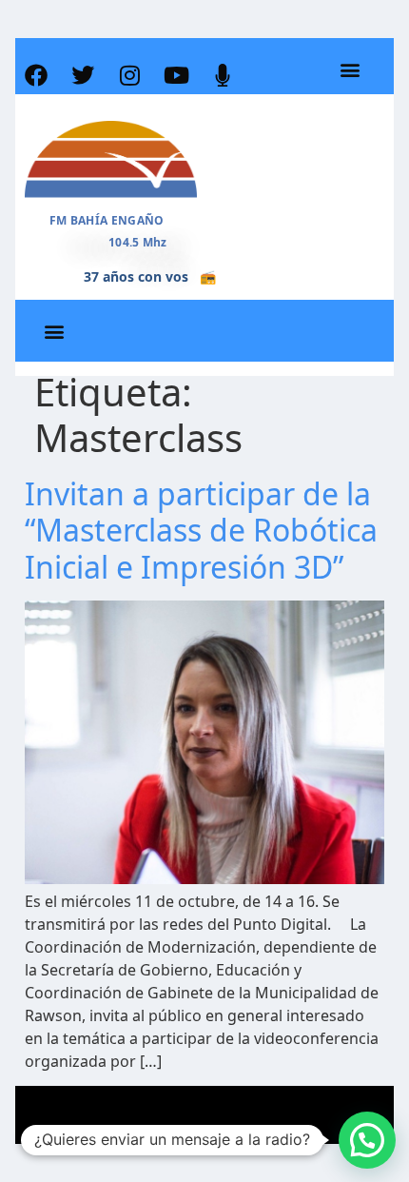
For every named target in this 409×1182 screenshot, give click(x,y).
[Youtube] (176, 75)
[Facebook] (36, 75)
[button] (349, 70)
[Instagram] (129, 75)
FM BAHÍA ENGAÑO (107, 220)
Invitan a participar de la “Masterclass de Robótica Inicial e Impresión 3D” (201, 530)
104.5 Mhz (137, 242)
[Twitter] (82, 75)
